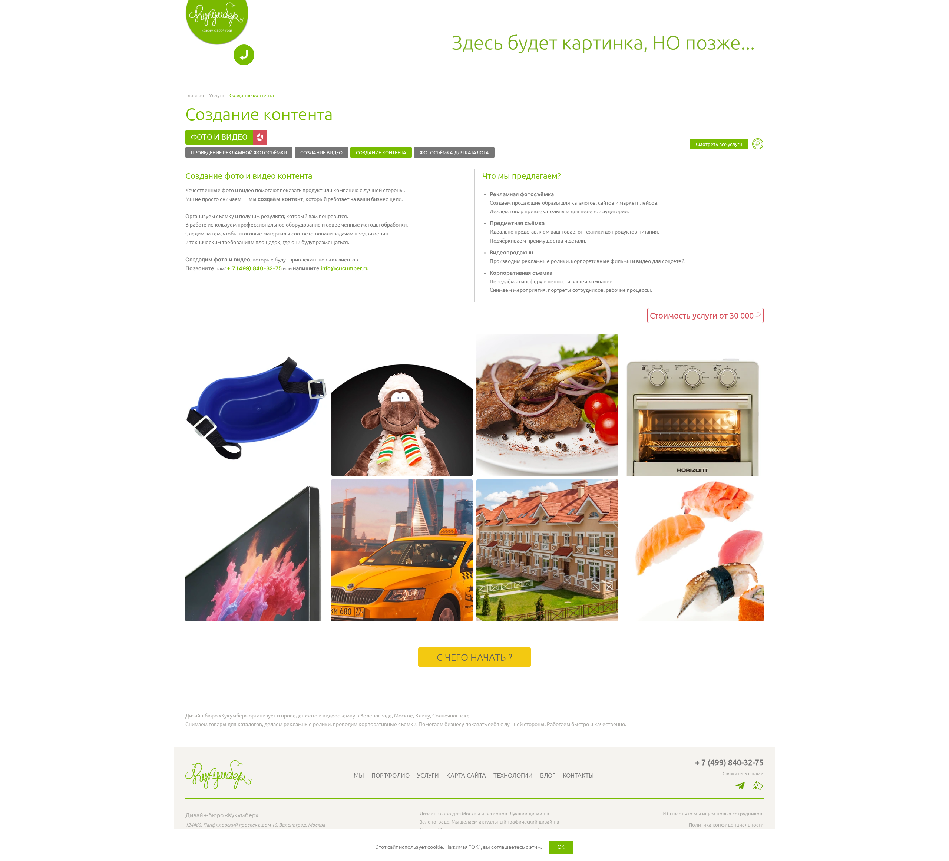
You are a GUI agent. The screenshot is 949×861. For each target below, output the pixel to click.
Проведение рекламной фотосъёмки (239, 152)
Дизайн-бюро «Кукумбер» (221, 815)
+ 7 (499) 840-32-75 (254, 268)
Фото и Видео (219, 137)
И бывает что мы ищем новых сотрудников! (713, 813)
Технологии (513, 775)
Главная (194, 95)
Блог (547, 775)
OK (561, 847)
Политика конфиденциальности (726, 824)
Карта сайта (466, 775)
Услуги (216, 95)
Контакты (578, 775)
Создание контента (381, 152)
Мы (359, 775)
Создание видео (321, 152)
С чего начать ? (474, 657)
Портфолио (390, 775)
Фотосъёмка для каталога (454, 152)
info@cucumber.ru (345, 268)
